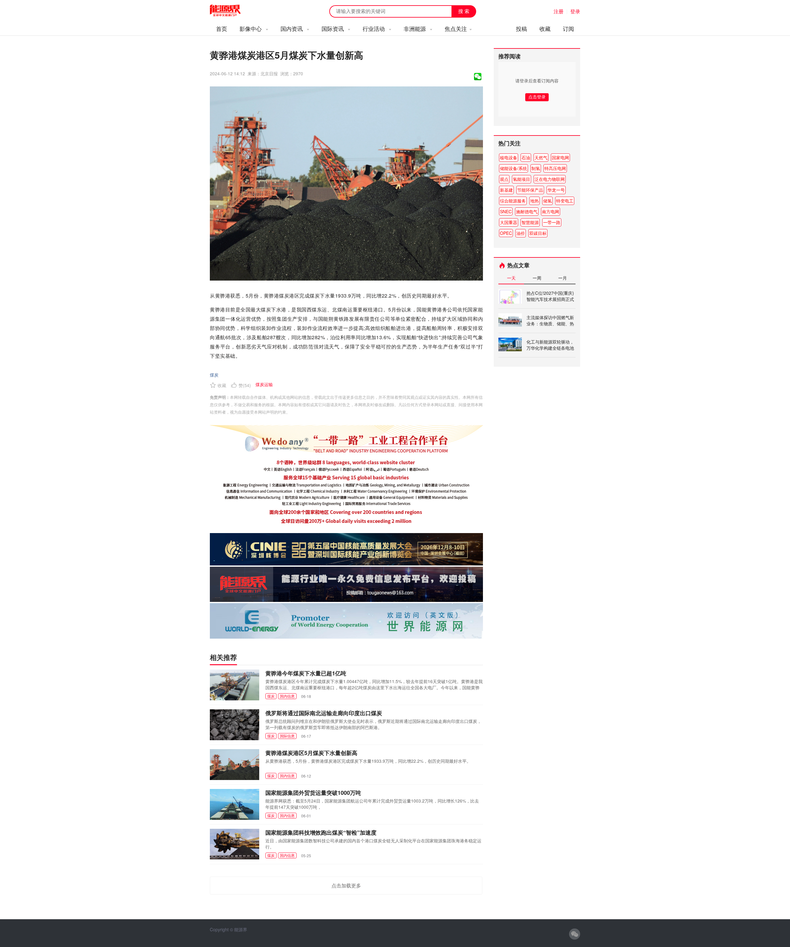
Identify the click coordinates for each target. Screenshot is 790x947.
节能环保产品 (530, 190)
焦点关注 (456, 28)
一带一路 (551, 222)
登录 (575, 11)
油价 (520, 233)
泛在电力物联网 (549, 179)
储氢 (547, 201)
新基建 (506, 190)
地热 (534, 201)
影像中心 (251, 28)
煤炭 (214, 375)
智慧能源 (530, 222)
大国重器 (508, 222)
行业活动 (374, 28)
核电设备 (508, 157)
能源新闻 (231, 11)
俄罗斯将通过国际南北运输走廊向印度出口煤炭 (323, 713)
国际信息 (287, 735)
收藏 (545, 28)
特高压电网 (555, 168)
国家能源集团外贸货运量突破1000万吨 (313, 793)
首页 (221, 28)
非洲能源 (415, 28)
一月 (562, 278)
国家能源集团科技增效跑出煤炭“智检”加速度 (320, 832)
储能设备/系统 (513, 168)
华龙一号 (556, 190)
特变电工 (564, 201)
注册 (558, 11)
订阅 (568, 28)
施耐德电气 (527, 211)
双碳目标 (538, 233)
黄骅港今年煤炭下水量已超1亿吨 (305, 673)
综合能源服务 (513, 201)
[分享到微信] (477, 76)
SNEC (506, 211)
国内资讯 (292, 28)
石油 (526, 157)
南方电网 (550, 211)
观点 (504, 179)
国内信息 (287, 696)
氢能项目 (521, 179)
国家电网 (560, 157)
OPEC (506, 233)
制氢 (535, 168)
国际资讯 (333, 28)
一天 (511, 278)
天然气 (540, 157)
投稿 (521, 28)
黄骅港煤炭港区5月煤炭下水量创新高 (311, 753)
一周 (537, 278)
